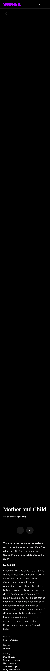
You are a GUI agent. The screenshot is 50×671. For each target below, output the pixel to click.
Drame (6, 648)
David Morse (9, 656)
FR (37, 4)
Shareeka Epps (10, 666)
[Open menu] (45, 4)
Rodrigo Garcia (19, 517)
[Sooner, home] (12, 4)
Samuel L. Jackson (12, 660)
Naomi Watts (9, 663)
